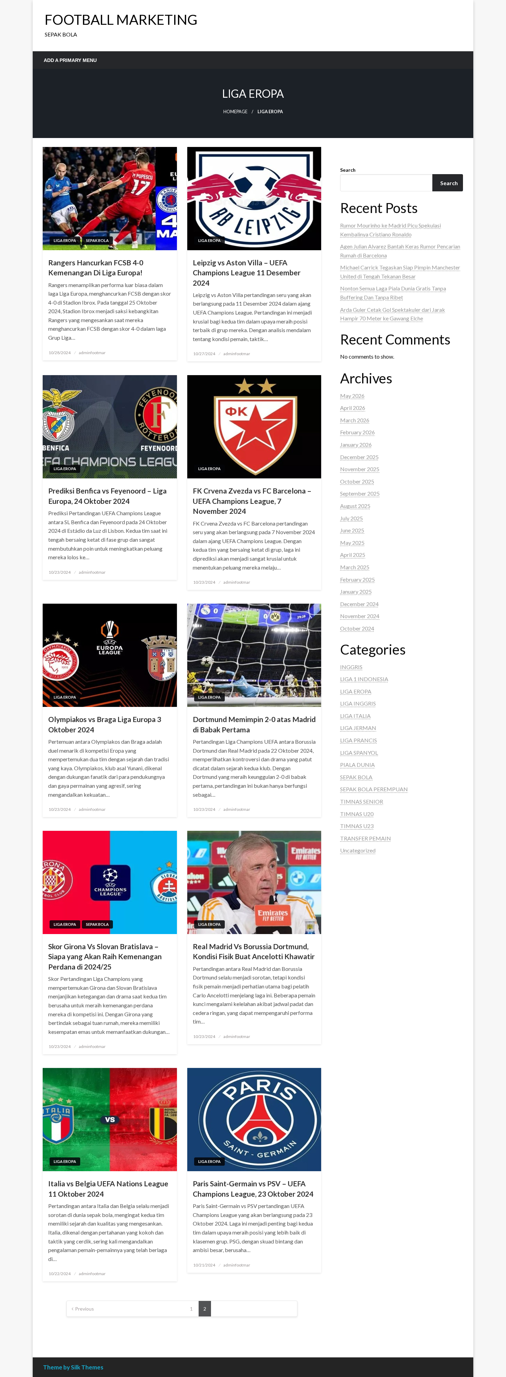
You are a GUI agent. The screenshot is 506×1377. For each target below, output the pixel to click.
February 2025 (357, 579)
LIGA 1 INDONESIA (364, 679)
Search (348, 170)
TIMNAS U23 (356, 826)
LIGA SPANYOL (359, 752)
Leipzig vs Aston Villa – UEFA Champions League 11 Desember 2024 (247, 272)
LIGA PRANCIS (358, 740)
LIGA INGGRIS (358, 703)
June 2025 (352, 530)
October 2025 (357, 481)
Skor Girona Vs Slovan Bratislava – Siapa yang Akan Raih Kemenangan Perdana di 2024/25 (105, 956)
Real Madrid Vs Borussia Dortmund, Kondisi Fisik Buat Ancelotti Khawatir (254, 951)
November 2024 (359, 616)
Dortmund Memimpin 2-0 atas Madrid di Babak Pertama (254, 724)
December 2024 (359, 604)
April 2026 (352, 407)
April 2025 (352, 554)
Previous (84, 1309)
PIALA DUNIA (357, 764)
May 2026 (352, 395)
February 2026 (357, 432)
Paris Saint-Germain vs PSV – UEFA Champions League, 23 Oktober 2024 (253, 1188)
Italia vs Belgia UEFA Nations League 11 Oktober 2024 (108, 1188)
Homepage (235, 111)
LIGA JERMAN (358, 727)
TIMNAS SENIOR (361, 801)
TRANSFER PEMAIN (365, 838)
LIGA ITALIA (355, 715)
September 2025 (360, 493)
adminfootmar (92, 352)
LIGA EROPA (65, 240)
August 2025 (355, 505)
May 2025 (352, 542)
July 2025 (351, 518)
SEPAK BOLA (97, 240)
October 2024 (357, 628)
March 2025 (354, 567)
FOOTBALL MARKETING (121, 19)
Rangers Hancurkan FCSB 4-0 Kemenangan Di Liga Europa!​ (95, 267)
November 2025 (359, 469)
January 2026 (356, 444)
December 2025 (359, 457)
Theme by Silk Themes (73, 1367)
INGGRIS (351, 667)
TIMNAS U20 (356, 814)
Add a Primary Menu (70, 60)
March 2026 (354, 420)
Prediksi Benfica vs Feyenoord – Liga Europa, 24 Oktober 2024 (107, 495)
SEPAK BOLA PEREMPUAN (374, 789)
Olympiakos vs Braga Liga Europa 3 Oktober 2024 (104, 724)
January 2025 (356, 591)
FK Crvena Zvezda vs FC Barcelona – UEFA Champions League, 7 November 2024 (252, 500)
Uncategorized (358, 850)
